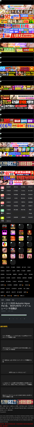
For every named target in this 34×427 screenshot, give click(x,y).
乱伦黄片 (13, 278)
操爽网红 (15, 274)
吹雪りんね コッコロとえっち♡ (17, 372)
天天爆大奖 (14, 288)
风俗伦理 (30, 217)
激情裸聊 (15, 285)
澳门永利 (24, 267)
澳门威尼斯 (19, 292)
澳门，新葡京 (26, 288)
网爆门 (30, 209)
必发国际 (3, 281)
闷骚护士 (30, 206)
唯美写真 (23, 209)
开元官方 (8, 288)
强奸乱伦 (16, 187)
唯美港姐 (23, 194)
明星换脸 (16, 206)
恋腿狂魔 (30, 202)
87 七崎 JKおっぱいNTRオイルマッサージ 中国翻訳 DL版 (17, 360)
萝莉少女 (30, 187)
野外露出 (30, 198)
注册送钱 (3, 270)
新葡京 (18, 270)
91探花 (15, 198)
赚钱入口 (22, 295)
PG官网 (7, 267)
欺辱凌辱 (8, 198)
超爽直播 (20, 274)
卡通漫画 (8, 209)
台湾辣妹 (8, 194)
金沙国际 (20, 288)
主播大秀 (3, 278)
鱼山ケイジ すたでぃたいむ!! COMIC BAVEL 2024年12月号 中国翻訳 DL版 (17, 395)
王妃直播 (8, 278)
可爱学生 (23, 202)
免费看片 (3, 292)
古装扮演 (8, 202)
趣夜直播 (24, 278)
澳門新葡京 (20, 281)
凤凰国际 (3, 274)
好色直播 (3, 288)
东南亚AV (30, 194)
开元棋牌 (13, 267)
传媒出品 (8, 213)
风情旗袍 (8, 206)
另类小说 (8, 221)
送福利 (13, 270)
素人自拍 (30, 190)
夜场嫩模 (30, 278)
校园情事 (16, 217)
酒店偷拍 (31, 274)
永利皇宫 (26, 281)
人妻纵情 (23, 217)
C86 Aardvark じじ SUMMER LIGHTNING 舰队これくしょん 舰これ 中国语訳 (17, 348)
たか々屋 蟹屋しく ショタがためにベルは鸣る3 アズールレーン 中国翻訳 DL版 (17, 336)
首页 (2, 300)
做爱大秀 (8, 292)
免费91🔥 (26, 292)
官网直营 (18, 267)
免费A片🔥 (3, 295)
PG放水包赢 (8, 274)
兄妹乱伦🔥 (9, 295)
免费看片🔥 (3, 285)
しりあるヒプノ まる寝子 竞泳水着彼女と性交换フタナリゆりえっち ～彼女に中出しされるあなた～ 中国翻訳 (17, 383)
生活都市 (8, 217)
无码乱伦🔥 (27, 285)
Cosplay (23, 190)
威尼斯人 (3, 267)
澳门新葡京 (8, 281)
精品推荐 (8, 187)
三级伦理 (8, 190)
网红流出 (23, 198)
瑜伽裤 (23, 206)
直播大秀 (13, 292)
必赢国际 (29, 270)
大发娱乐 (14, 281)
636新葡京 (9, 285)
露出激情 (16, 209)
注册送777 (8, 270)
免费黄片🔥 (16, 295)
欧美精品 (23, 187)
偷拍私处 (19, 278)
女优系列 (16, 202)
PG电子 (29, 267)
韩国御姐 (16, 194)
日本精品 (16, 190)
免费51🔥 (21, 285)
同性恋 (30, 213)
